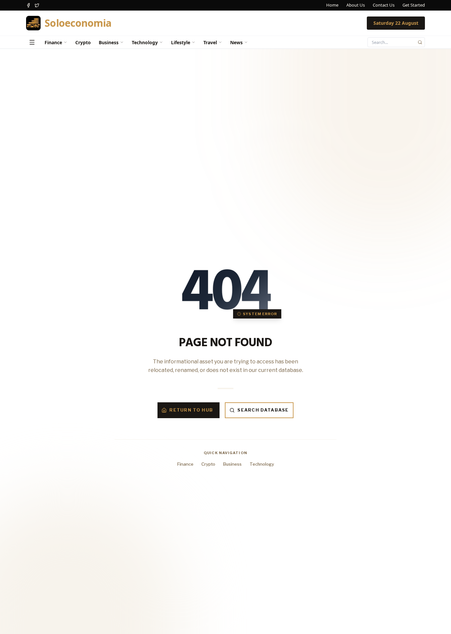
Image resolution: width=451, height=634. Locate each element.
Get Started (413, 5)
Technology (145, 42)
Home (332, 5)
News (236, 42)
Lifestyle (180, 42)
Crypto (83, 42)
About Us (355, 5)
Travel (210, 42)
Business (109, 42)
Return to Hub (191, 410)
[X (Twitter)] (37, 5)
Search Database (263, 410)
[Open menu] (32, 42)
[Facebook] (28, 5)
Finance (53, 42)
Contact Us (384, 5)
